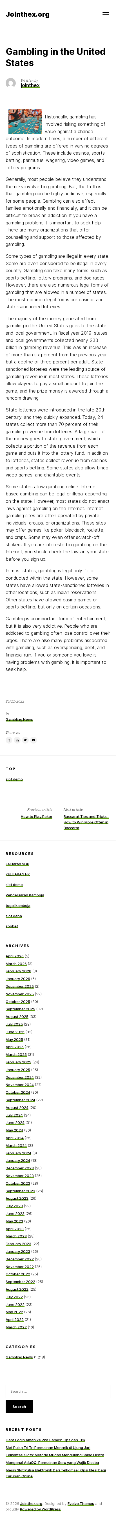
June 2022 (15, 1304)
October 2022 (18, 1274)
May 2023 (14, 1221)
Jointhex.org (31, 1503)
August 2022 (17, 1289)
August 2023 (17, 1198)
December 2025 (20, 986)
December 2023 (20, 1168)
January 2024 (18, 1160)
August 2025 (17, 1016)
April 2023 (15, 1229)
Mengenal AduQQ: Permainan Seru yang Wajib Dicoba (52, 1462)
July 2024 (14, 1115)
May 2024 (14, 1130)
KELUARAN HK (18, 874)
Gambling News (19, 719)
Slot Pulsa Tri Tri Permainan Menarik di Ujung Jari (48, 1447)
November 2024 (20, 1084)
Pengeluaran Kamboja (25, 895)
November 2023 (20, 1175)
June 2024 (15, 1122)
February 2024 (18, 1153)
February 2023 (18, 1243)
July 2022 (14, 1297)
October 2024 (18, 1092)
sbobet (12, 926)
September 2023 (20, 1191)
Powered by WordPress (40, 1509)
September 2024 (20, 1100)
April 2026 (15, 956)
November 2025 (20, 994)
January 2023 (18, 1251)
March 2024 (16, 1145)
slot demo (14, 779)
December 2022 (20, 1259)
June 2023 (15, 1213)
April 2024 (15, 1138)
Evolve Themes (81, 1503)
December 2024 (20, 1077)
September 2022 (20, 1281)
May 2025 (14, 1039)
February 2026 (18, 971)
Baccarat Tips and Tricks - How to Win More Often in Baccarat (86, 822)
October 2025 (18, 1001)
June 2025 (15, 1032)
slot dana (14, 916)
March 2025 (16, 1054)
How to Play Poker (36, 816)
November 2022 (20, 1266)
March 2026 (16, 963)
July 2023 (14, 1206)
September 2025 (20, 1009)
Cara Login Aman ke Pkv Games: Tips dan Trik (45, 1440)
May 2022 (14, 1312)
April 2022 (15, 1319)
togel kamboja (18, 905)
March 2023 (16, 1236)
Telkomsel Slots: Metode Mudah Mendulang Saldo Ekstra (55, 1455)
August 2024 (17, 1107)
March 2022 (16, 1327)
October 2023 (18, 1183)
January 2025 (18, 1069)
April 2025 (15, 1047)
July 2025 (14, 1024)
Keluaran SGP (17, 864)
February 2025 (18, 1062)
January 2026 (18, 978)
